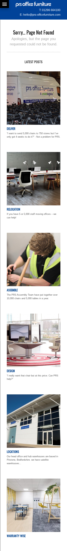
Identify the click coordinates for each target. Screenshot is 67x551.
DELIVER (11, 129)
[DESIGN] (33, 366)
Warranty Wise (16, 536)
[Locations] (33, 447)
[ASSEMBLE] (33, 285)
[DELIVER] (33, 124)
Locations (13, 452)
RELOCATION (13, 209)
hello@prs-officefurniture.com (41, 14)
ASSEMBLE (12, 290)
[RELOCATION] (33, 204)
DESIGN (11, 371)
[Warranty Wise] (33, 531)
